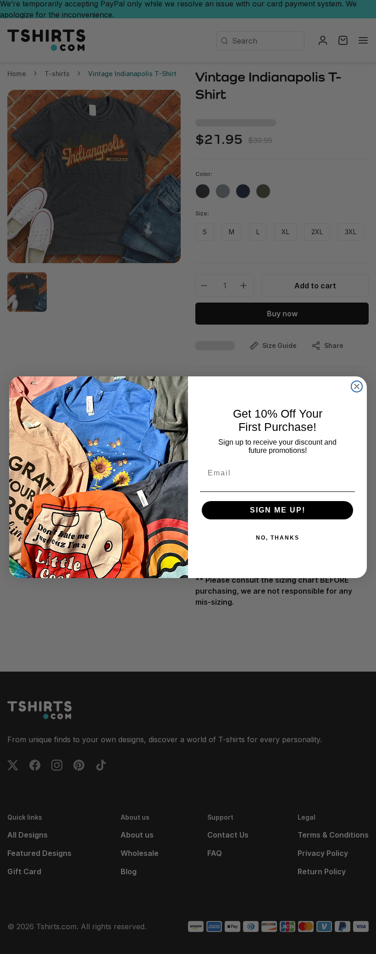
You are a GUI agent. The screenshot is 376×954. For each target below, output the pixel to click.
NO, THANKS (277, 538)
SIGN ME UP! (277, 510)
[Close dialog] (356, 386)
